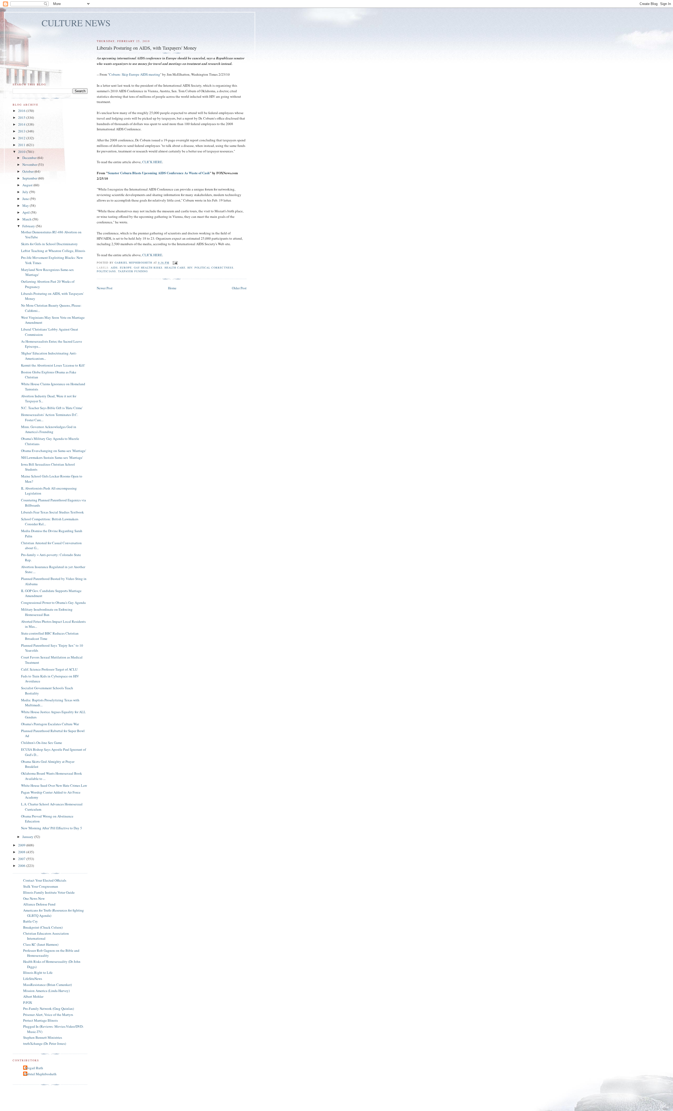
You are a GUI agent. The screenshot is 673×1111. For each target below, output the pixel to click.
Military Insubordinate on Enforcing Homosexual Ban (47, 612)
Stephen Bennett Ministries (42, 1037)
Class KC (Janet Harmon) (40, 944)
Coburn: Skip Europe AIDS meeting (134, 74)
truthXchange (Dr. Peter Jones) (44, 1043)
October (28, 171)
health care (175, 267)
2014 (22, 124)
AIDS (114, 267)
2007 (22, 858)
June (26, 198)
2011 (22, 144)
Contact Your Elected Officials (44, 880)
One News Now (34, 898)
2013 (22, 131)
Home (172, 288)
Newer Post (105, 288)
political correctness (214, 267)
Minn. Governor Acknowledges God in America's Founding (48, 429)
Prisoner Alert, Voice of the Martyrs (48, 1014)
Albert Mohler (33, 996)
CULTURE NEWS (76, 23)
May (26, 205)
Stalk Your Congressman (40, 886)
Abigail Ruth (33, 1068)
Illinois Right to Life (38, 972)
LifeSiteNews (32, 978)
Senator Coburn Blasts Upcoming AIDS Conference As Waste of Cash (159, 172)
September (30, 178)
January (28, 836)
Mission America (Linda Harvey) (46, 990)
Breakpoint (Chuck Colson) (43, 927)
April (26, 212)
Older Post (239, 288)
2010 (22, 151)
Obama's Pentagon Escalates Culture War (50, 724)
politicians (106, 271)
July (25, 191)
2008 (22, 852)
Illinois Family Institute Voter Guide (49, 892)
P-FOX (27, 1002)
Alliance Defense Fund (39, 904)
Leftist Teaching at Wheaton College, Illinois (53, 250)
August (27, 185)
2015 (22, 117)
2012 (22, 138)
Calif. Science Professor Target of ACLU (49, 669)
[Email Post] (175, 262)
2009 (22, 845)
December (29, 157)
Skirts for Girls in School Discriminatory (49, 243)
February (29, 226)
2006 (22, 865)
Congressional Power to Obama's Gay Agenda (53, 602)
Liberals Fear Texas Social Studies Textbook (52, 512)
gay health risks (148, 267)
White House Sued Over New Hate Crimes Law (54, 785)
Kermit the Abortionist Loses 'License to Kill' (53, 365)
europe (126, 267)
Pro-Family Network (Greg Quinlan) (48, 1008)
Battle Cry (30, 921)
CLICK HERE (152, 162)
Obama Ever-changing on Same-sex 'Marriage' (53, 450)
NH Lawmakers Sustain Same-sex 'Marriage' (52, 457)
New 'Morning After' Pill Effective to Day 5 (51, 828)
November (30, 164)
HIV (189, 267)
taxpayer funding (133, 271)
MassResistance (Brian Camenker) (47, 984)
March (27, 219)
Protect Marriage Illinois (40, 1020)
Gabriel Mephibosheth (40, 1074)
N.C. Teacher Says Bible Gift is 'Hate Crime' (52, 407)
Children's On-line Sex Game (41, 742)
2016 (22, 110)
